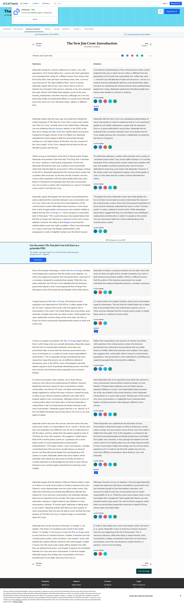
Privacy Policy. (18, 602)
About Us (45, 585)
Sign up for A (176, 3)
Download (38, 260)
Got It (35, 19)
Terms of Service (138, 585)
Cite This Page (144, 571)
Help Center (76, 585)
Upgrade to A (172, 11)
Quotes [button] (57, 29)
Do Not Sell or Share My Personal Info (141, 596)
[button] (7, 29)
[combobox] (109, 3)
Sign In (165, 3)
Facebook (107, 585)
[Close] (180, 595)
